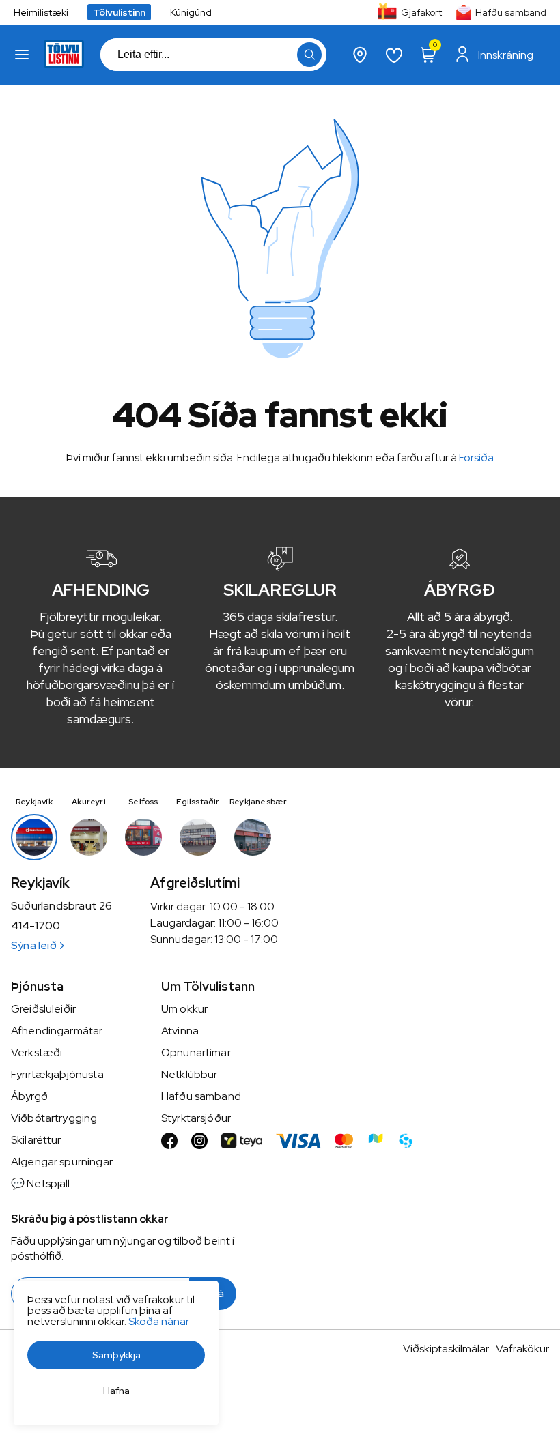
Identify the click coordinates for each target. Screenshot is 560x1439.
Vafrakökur (522, 1348)
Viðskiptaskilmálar (446, 1348)
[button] (22, 54)
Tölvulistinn (119, 12)
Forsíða (476, 457)
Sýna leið (34, 945)
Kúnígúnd (191, 12)
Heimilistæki (41, 12)
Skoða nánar (158, 1321)
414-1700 (35, 925)
